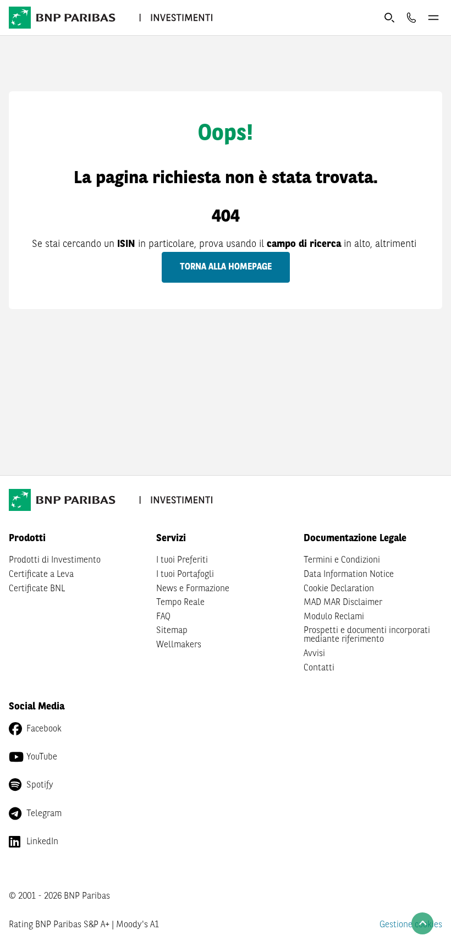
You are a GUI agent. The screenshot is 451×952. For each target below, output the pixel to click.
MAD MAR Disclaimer (343, 602)
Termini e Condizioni (342, 560)
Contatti (319, 668)
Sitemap (172, 630)
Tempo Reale (180, 602)
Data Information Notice (349, 574)
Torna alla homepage (226, 267)
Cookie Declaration (339, 589)
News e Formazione (192, 589)
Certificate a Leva (41, 574)
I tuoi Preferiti (182, 560)
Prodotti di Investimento (55, 560)
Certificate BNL (37, 589)
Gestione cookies (411, 925)
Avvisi (314, 654)
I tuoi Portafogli (185, 574)
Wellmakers (178, 645)
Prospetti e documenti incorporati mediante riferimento (367, 635)
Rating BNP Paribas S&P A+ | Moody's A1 (84, 925)
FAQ (163, 617)
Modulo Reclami (334, 617)
